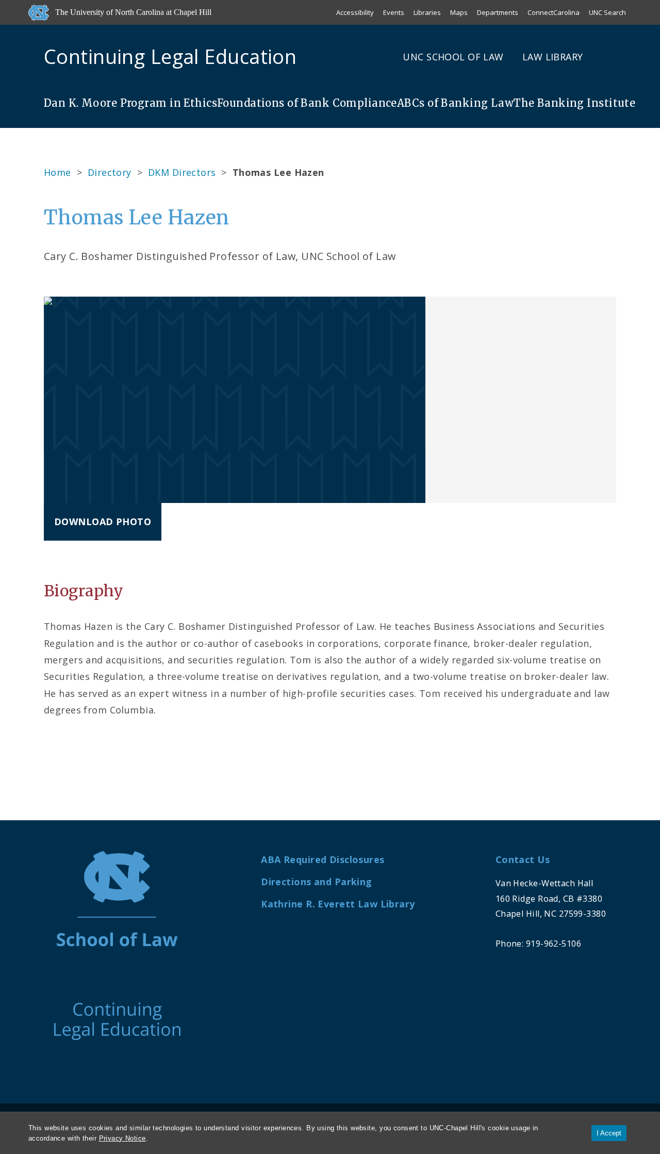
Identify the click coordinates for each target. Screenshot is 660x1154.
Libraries (427, 12)
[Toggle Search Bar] (612, 56)
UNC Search (607, 12)
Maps (459, 12)
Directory (109, 172)
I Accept (609, 1133)
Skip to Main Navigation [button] (56, 33)
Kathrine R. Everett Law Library (338, 904)
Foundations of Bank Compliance (307, 102)
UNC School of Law (453, 57)
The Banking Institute (574, 102)
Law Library (552, 57)
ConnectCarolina (553, 12)
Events (393, 12)
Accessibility (355, 12)
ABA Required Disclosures (322, 859)
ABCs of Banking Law (455, 102)
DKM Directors (182, 172)
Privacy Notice (122, 1138)
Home (57, 172)
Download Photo (102, 521)
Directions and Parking (316, 881)
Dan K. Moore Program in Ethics (130, 102)
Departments (497, 12)
